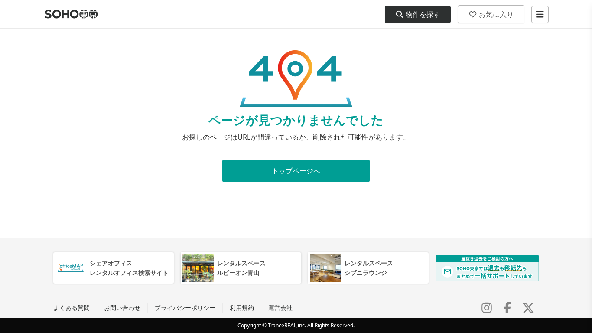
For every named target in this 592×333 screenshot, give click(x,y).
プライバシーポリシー (185, 308)
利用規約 (242, 308)
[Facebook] (507, 307)
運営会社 (280, 308)
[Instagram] (486, 307)
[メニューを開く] (540, 14)
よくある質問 (71, 308)
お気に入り (496, 14)
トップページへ (296, 171)
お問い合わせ (122, 308)
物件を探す (423, 14)
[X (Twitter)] (528, 307)
